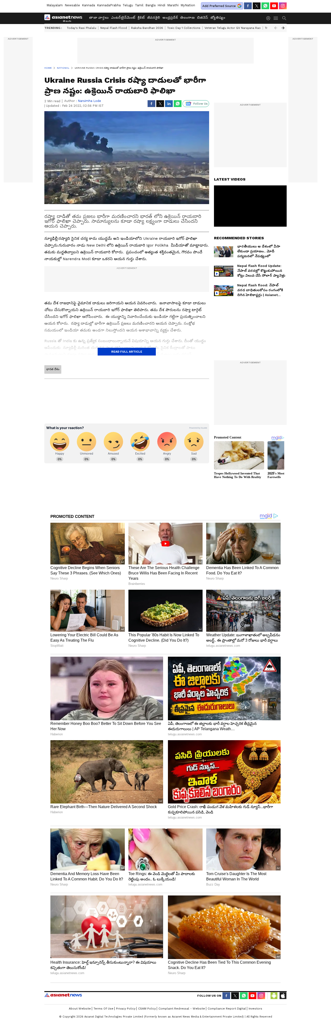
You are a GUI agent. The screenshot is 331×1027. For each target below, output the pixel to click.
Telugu (128, 5)
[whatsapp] (265, 5)
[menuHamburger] (276, 18)
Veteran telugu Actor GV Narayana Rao (233, 28)
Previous (275, 28)
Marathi (173, 5)
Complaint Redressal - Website (181, 1008)
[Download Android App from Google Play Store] (274, 995)
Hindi (161, 5)
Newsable (72, 5)
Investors (255, 1008)
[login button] (269, 18)
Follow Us (200, 103)
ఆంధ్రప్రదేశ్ (170, 17)
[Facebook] (248, 5)
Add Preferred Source (219, 6)
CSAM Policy (147, 1008)
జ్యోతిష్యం (217, 17)
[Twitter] (256, 5)
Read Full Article (126, 351)
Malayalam (55, 5)
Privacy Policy (125, 1008)
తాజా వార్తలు (99, 17)
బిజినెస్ (202, 17)
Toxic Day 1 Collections (183, 28)
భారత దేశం (52, 369)
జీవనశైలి (153, 17)
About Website (80, 1008)
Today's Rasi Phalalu (81, 28)
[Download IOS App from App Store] (283, 995)
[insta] (283, 5)
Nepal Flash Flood (113, 28)
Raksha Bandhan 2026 (147, 28)
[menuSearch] (284, 18)
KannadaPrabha (109, 5)
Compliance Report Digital (227, 1008)
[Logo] (65, 18)
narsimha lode (89, 101)
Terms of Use (103, 1008)
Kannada (88, 5)
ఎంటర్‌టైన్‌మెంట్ (123, 17)
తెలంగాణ (187, 17)
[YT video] (274, 5)
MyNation (188, 5)
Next (283, 28)
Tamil (139, 5)
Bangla (150, 5)
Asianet (63, 995)
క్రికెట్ (141, 17)
